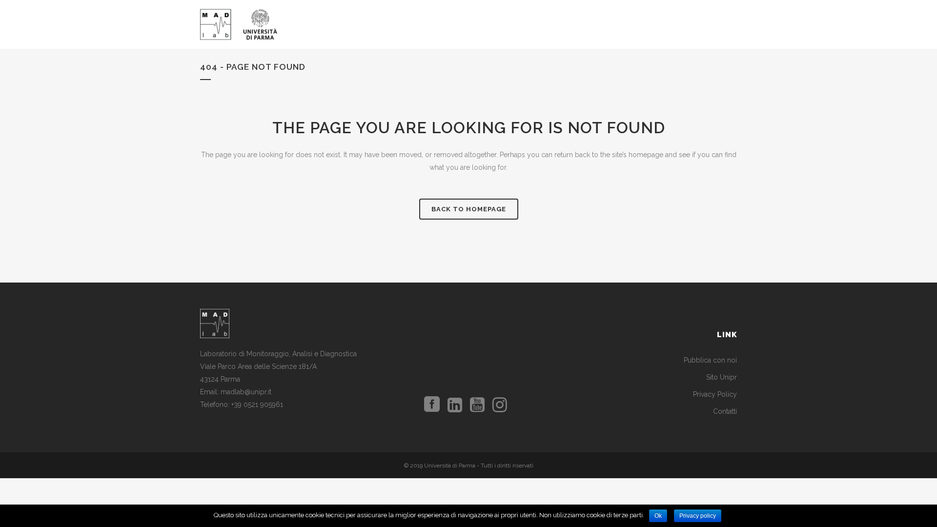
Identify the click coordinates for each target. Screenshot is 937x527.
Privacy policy (697, 515)
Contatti (725, 411)
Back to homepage (468, 209)
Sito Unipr (721, 377)
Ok (658, 515)
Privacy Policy (715, 394)
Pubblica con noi (710, 360)
